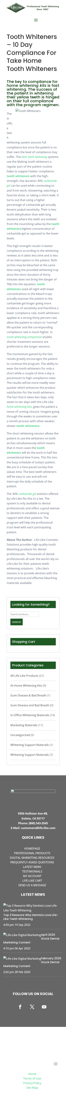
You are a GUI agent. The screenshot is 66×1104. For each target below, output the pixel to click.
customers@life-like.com (38, 828)
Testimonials (32, 871)
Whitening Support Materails (29, 745)
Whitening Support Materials (29, 755)
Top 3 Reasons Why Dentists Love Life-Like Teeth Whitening (30, 917)
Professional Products (32, 853)
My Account (32, 876)
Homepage (32, 848)
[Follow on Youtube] (44, 1007)
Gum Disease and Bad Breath (29, 705)
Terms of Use (32, 1078)
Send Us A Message (32, 885)
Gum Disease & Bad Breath (28, 695)
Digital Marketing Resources (32, 858)
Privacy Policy (32, 1083)
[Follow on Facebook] (20, 1007)
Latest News (32, 867)
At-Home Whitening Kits (26, 685)
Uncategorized (20, 735)
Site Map (32, 1088)
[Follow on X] (32, 1007)
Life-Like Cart (32, 881)
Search (16, 622)
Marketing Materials (23, 725)
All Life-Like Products (24, 676)
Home (32, 1074)
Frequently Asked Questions (32, 862)
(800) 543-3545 (38, 823)
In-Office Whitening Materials (29, 715)
